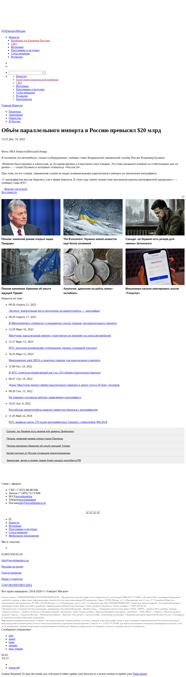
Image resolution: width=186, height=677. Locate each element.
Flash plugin (140, 673)
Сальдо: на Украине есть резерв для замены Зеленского (40, 431)
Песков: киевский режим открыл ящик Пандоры (35, 438)
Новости (14, 37)
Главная (6, 105)
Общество (15, 118)
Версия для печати (15, 189)
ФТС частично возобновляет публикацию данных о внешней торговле (53, 347)
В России (14, 121)
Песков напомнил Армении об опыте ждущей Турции (38, 445)
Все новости (9, 192)
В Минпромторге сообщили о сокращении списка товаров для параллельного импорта (63, 323)
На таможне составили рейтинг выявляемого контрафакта (45, 397)
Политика (15, 111)
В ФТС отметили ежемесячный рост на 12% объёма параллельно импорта (55, 372)
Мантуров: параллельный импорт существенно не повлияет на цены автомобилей (60, 335)
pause (12, 638)
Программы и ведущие (25, 50)
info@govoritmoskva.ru (32, 502)
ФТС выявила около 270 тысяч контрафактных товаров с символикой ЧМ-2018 (58, 422)
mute (11, 642)
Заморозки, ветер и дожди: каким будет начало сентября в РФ (44, 460)
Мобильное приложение (24, 535)
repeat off (14, 667)
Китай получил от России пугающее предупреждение (38, 453)
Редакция (17, 56)
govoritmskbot (24, 496)
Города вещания (11, 572)
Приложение (24, 99)
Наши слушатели (12, 578)
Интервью (17, 47)
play (11, 635)
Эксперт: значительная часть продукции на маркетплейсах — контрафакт (54, 310)
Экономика (16, 114)
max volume (16, 648)
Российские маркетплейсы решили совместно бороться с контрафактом (53, 409)
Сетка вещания (20, 53)
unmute (13, 645)
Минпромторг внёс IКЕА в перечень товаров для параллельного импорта (54, 360)
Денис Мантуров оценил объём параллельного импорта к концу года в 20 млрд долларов (64, 384)
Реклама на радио (12, 566)
